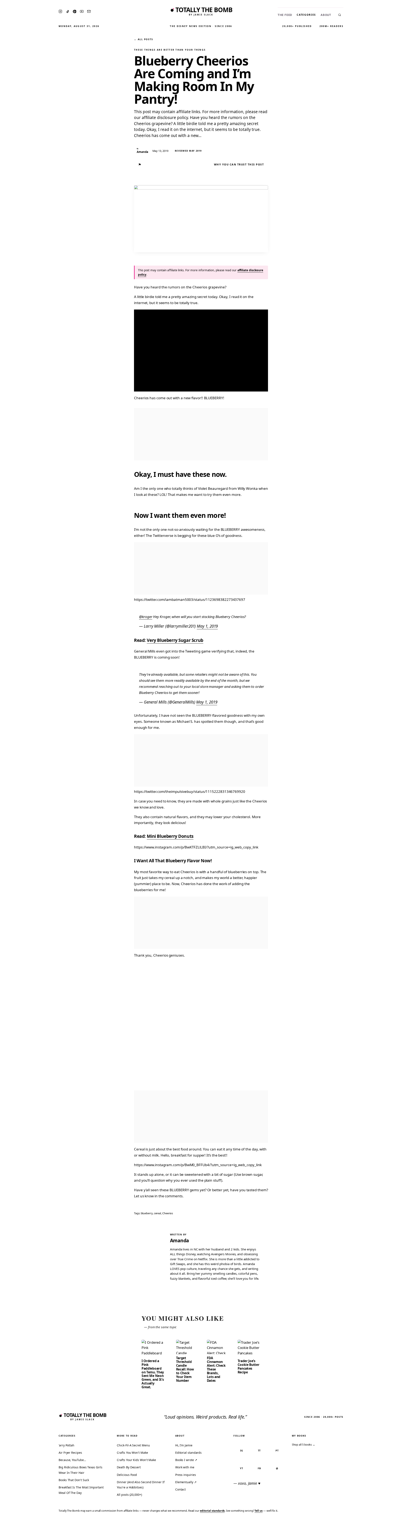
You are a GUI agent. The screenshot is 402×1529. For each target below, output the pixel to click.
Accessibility (388, 1523)
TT (259, 1450)
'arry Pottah (66, 1445)
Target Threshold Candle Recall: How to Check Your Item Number (185, 1369)
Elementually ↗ (186, 1482)
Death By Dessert (129, 1467)
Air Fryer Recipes (70, 1453)
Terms (334, 1523)
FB (259, 1468)
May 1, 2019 (207, 626)
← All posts (143, 39)
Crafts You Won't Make (132, 1453)
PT (277, 1450)
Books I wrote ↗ (186, 1460)
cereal (157, 1213)
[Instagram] (60, 11)
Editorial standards (188, 1453)
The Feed (285, 15)
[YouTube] (82, 11)
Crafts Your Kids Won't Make (136, 1460)
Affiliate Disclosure (358, 1523)
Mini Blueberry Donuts (170, 836)
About (326, 15)
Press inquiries (185, 1475)
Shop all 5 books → (303, 1444)
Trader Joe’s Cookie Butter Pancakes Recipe (248, 1366)
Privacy (319, 1523)
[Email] (89, 11)
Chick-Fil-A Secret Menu (133, 1445)
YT (241, 1468)
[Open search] (339, 15)
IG (241, 1450)
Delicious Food (127, 1475)
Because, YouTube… (72, 1460)
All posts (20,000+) (129, 1495)
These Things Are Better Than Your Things (170, 49)
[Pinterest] (74, 11)
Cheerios (167, 1213)
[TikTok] (67, 11)
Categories (306, 15)
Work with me (184, 1467)
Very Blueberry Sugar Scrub (175, 640)
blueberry (147, 1213)
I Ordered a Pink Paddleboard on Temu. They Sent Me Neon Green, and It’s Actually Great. (153, 1374)
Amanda (179, 1240)
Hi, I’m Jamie (183, 1445)
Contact (180, 1489)
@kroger (145, 616)
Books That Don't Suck (74, 1480)
